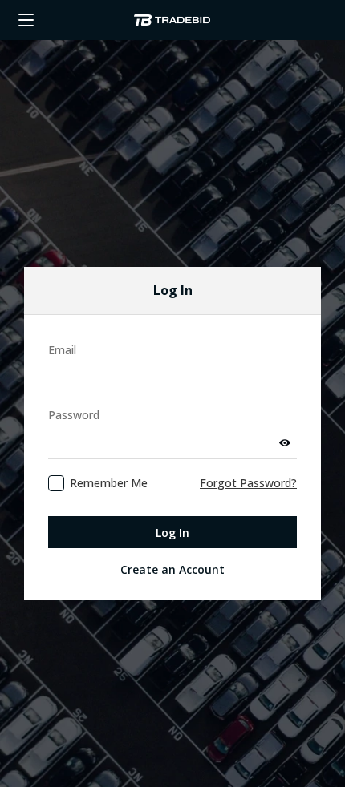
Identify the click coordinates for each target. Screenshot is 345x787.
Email (62, 349)
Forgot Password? (248, 482)
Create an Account (172, 569)
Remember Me (109, 482)
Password (73, 414)
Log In (172, 532)
